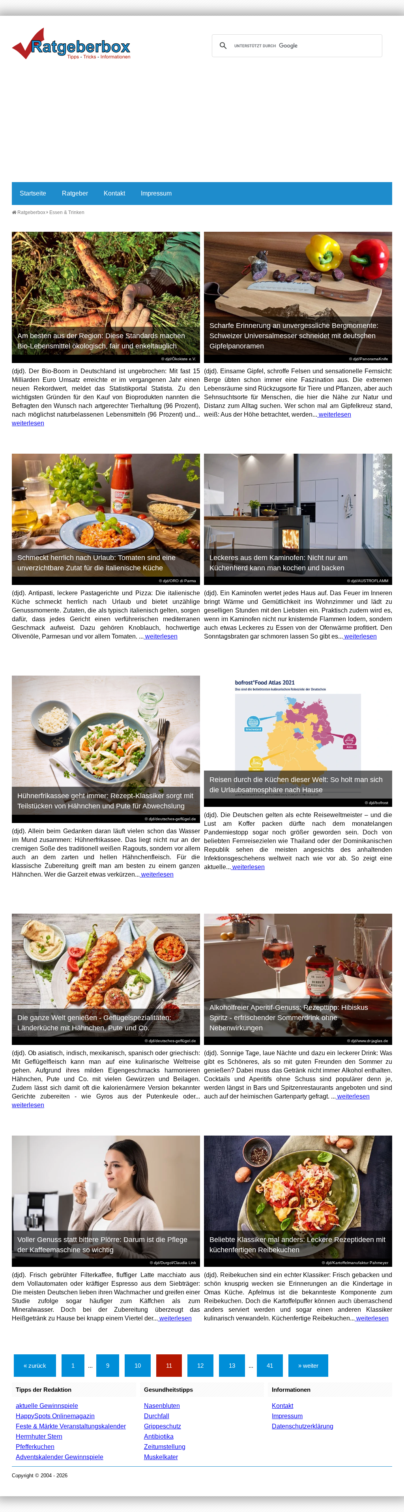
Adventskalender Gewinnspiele (59, 1457)
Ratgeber (75, 193)
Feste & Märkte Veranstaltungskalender (71, 1426)
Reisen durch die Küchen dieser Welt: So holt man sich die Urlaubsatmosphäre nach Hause (296, 785)
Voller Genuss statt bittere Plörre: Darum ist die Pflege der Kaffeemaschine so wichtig (102, 1245)
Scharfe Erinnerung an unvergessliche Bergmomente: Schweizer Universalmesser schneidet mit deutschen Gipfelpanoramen (293, 336)
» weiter (308, 1365)
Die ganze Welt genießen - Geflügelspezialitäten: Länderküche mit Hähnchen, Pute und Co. (94, 1023)
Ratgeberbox (30, 212)
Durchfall (156, 1416)
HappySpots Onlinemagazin (55, 1416)
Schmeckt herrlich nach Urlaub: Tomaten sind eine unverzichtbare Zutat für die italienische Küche (96, 563)
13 (232, 1365)
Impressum (156, 193)
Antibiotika (159, 1436)
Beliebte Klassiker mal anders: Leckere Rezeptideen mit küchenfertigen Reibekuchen (297, 1245)
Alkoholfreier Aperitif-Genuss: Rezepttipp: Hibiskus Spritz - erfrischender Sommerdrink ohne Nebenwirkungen (288, 1018)
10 (138, 1365)
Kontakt (114, 193)
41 (270, 1365)
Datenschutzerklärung (302, 1426)
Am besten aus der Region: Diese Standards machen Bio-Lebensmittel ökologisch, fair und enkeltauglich (101, 341)
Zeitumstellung (164, 1446)
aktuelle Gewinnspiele (47, 1405)
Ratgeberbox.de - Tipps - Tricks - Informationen (71, 43)
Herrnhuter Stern (39, 1436)
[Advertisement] (202, 123)
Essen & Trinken (66, 212)
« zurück (35, 1365)
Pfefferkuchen (35, 1446)
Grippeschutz (162, 1426)
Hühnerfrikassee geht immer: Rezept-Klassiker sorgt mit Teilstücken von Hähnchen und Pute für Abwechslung (105, 801)
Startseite (33, 193)
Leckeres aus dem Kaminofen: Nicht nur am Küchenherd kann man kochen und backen (278, 563)
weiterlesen (28, 423)
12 (200, 1365)
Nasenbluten (162, 1405)
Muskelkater (161, 1457)
